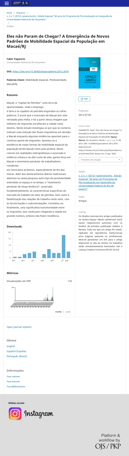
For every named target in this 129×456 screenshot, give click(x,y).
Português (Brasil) (17, 356)
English (11, 346)
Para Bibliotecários (16, 386)
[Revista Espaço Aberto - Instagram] (31, 419)
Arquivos (20, 12)
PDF (85, 98)
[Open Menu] (6, 3)
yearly (68, 312)
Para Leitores (13, 376)
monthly (58, 312)
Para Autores (13, 381)
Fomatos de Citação (91, 159)
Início (9, 12)
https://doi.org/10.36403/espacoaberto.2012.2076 (41, 71)
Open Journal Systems (19, 327)
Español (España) (16, 351)
